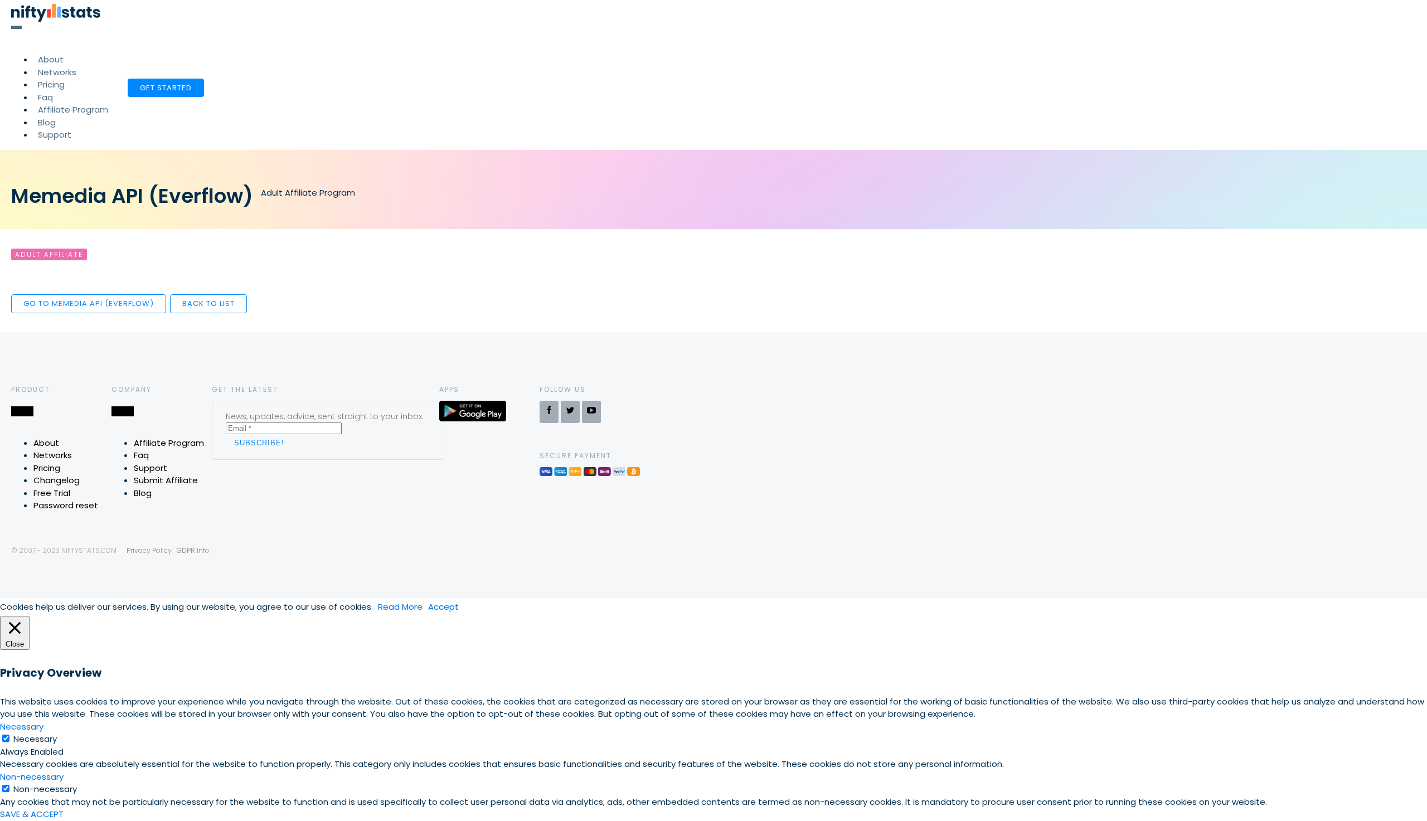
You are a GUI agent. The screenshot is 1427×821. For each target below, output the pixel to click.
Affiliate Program (73, 109)
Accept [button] (443, 607)
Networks (52, 455)
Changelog (56, 480)
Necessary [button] (21, 726)
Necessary (35, 739)
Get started (166, 87)
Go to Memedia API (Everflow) (88, 303)
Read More (400, 607)
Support (54, 134)
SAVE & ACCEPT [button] (32, 814)
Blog (143, 493)
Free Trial (51, 493)
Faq (141, 455)
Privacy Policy (149, 550)
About (46, 443)
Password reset (65, 505)
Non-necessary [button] (32, 777)
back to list (208, 303)
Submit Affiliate (166, 480)
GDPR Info (193, 550)
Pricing (46, 468)
